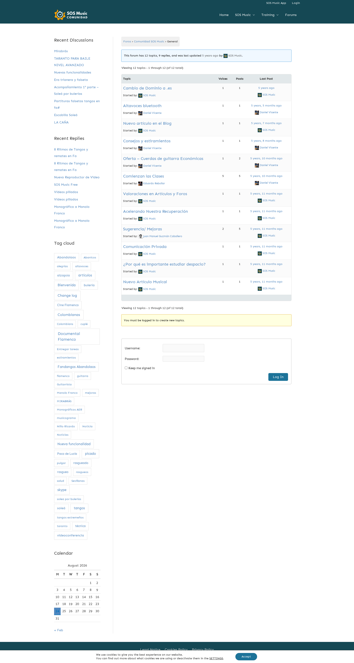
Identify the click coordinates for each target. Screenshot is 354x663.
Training (268, 15)
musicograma (66, 418)
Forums (291, 15)
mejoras (90, 393)
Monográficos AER (69, 409)
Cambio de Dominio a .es (147, 88)
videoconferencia (70, 535)
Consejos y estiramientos (146, 140)
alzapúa (63, 275)
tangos (79, 508)
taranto (62, 526)
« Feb (58, 630)
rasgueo (62, 472)
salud (60, 481)
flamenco (63, 376)
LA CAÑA (61, 122)
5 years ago (210, 55)
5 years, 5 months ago (266, 105)
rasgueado (80, 463)
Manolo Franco (67, 393)
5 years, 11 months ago (266, 193)
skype (61, 490)
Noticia (87, 426)
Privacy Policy (203, 650)
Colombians (65, 324)
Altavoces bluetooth (142, 105)
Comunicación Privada (145, 246)
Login (296, 3)
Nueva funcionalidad (74, 444)
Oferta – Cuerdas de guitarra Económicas (163, 158)
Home (224, 15)
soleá (61, 508)
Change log (67, 295)
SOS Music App (276, 3)
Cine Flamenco (68, 305)
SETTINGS (216, 658)
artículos (85, 275)
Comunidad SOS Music (149, 41)
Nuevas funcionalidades (72, 72)
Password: (132, 359)
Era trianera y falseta (71, 80)
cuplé (84, 324)
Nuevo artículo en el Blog (147, 123)
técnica (80, 526)
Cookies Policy (176, 650)
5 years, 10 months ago (266, 158)
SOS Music (243, 15)
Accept (246, 656)
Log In (278, 377)
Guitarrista (64, 384)
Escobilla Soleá (65, 115)
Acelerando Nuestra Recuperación (155, 211)
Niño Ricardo (66, 426)
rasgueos (82, 472)
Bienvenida (67, 285)
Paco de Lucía (67, 454)
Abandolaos (66, 257)
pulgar (61, 463)
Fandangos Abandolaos (76, 367)
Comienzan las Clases (143, 176)
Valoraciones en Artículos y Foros (155, 193)
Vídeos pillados (66, 192)
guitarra (82, 376)
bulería (89, 285)
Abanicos (90, 257)
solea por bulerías (69, 499)
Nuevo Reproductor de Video (77, 177)
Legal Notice (150, 650)
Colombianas (69, 314)
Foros (127, 41)
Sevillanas (78, 481)
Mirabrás (61, 51)
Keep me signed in (141, 368)
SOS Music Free (66, 185)
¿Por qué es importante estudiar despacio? (164, 264)
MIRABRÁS (64, 401)
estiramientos (66, 357)
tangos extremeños (70, 517)
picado (90, 453)
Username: (132, 348)
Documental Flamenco (69, 336)
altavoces (81, 266)
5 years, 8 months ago (266, 141)
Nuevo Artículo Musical (145, 281)
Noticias (62, 435)
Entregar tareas (68, 349)
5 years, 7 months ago (266, 123)
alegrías (62, 266)
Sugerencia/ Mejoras (142, 228)
